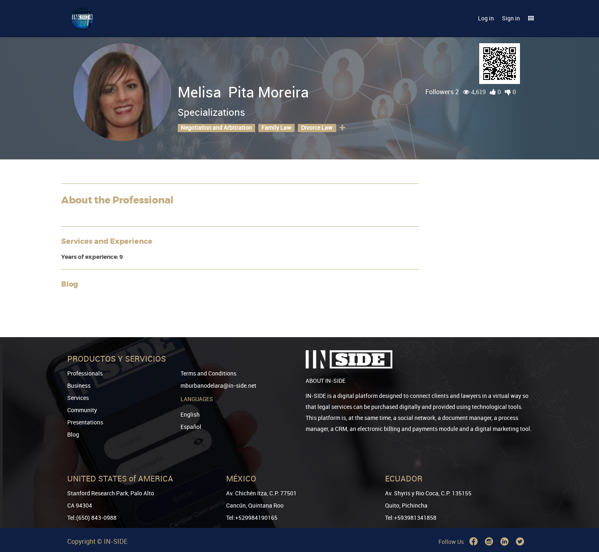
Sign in (511, 18)
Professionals (85, 373)
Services (78, 398)
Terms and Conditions (208, 373)
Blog (73, 434)
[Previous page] (581, 516)
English (190, 414)
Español (191, 427)
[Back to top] (581, 504)
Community (82, 410)
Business (78, 385)
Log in (486, 18)
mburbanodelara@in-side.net (218, 385)
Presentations (85, 422)
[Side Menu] (531, 18)
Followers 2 (442, 91)
